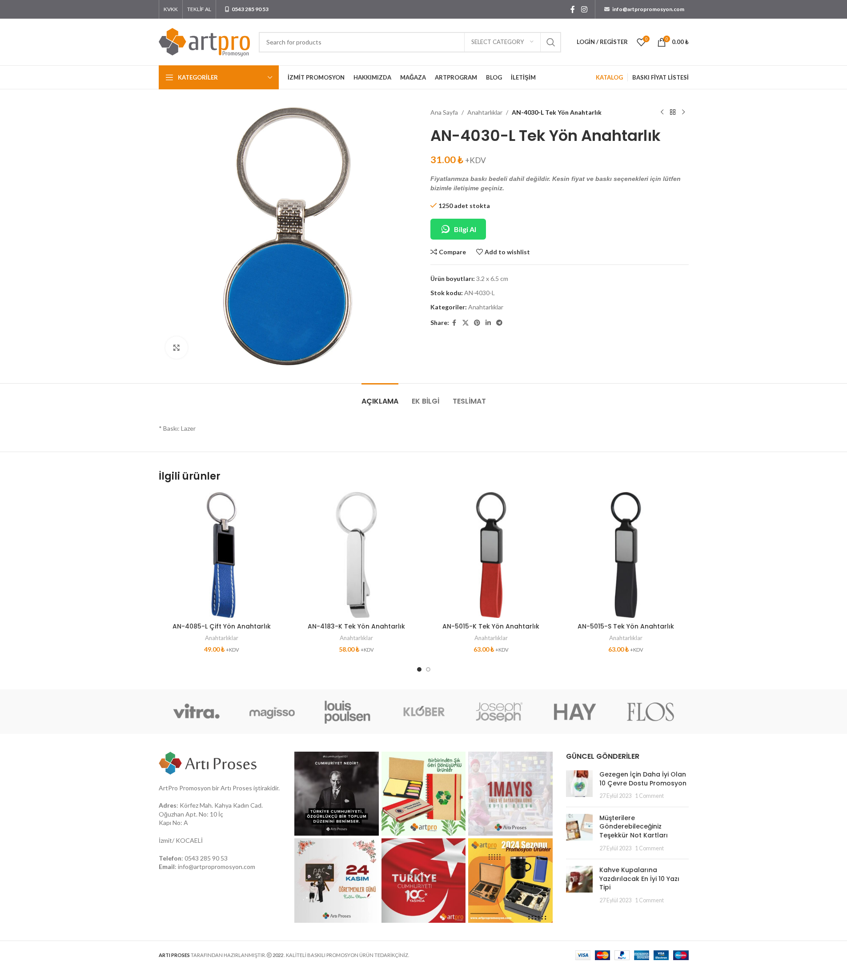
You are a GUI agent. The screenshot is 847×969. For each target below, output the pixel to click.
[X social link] (465, 323)
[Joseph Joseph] (499, 711)
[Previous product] (662, 112)
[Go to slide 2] (428, 669)
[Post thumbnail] (579, 785)
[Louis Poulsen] (347, 711)
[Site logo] (204, 41)
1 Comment (649, 796)
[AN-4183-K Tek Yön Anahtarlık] (356, 555)
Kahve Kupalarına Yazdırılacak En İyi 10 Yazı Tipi (639, 878)
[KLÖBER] (423, 711)
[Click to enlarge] (176, 347)
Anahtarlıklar (484, 112)
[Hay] (575, 711)
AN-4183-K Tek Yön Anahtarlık (356, 626)
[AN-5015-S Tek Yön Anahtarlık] (626, 555)
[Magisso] (272, 711)
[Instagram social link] (584, 9)
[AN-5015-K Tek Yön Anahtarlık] (491, 555)
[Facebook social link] (572, 9)
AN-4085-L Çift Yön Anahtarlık (222, 626)
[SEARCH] (551, 42)
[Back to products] (672, 112)
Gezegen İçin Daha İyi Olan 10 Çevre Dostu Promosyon (642, 779)
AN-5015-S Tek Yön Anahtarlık (626, 626)
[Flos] (650, 711)
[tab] (379, 396)
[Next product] (683, 112)
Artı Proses (236, 788)
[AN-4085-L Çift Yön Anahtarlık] (222, 555)
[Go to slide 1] (419, 669)
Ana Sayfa (444, 112)
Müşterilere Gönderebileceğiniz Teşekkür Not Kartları (633, 826)
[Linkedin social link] (488, 323)
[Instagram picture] (336, 794)
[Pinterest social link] (477, 323)
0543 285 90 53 (206, 858)
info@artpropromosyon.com (216, 866)
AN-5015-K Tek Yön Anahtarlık (490, 626)
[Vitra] (196, 711)
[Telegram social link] (499, 323)
